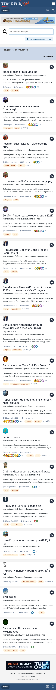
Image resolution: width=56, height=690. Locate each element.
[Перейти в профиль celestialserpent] (5, 359)
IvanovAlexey (20, 406)
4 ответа (25, 551)
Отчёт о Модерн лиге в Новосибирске (26, 471)
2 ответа (19, 87)
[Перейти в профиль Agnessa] (5, 564)
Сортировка (47, 56)
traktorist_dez (21, 150)
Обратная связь (28, 676)
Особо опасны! (12, 437)
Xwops (17, 475)
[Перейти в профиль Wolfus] (5, 209)
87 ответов (26, 452)
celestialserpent (21, 369)
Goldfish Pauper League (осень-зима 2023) (28, 215)
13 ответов (26, 196)
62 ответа (26, 521)
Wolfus (18, 219)
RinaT (17, 113)
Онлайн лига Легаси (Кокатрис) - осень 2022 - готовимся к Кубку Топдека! (27, 289)
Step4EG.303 (20, 635)
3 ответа (24, 613)
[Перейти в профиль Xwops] (5, 465)
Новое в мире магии (31, 440)
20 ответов (26, 268)
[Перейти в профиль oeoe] (5, 591)
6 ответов (25, 487)
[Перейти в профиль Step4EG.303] (5, 622)
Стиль (11, 674)
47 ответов (26, 381)
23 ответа (26, 162)
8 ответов (21, 125)
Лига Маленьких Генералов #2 (22, 505)
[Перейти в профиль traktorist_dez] (5, 137)
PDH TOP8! (9, 597)
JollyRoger (19, 509)
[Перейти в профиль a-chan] (5, 534)
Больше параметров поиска (39, 39)
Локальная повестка (37, 150)
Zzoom (18, 440)
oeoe (17, 601)
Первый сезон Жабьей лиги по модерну (27, 181)
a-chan (18, 547)
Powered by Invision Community (28, 680)
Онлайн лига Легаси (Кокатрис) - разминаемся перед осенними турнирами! (23, 328)
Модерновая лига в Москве (20, 71)
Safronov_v (19, 256)
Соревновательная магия (34, 75)
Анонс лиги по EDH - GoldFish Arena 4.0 (26, 365)
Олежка (18, 75)
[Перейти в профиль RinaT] (5, 100)
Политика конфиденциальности (31, 674)
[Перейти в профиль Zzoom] (5, 431)
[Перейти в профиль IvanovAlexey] (5, 393)
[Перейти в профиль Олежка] (5, 65)
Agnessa (18, 577)
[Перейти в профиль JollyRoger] (5, 499)
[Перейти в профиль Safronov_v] (5, 243)
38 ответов (28, 418)
